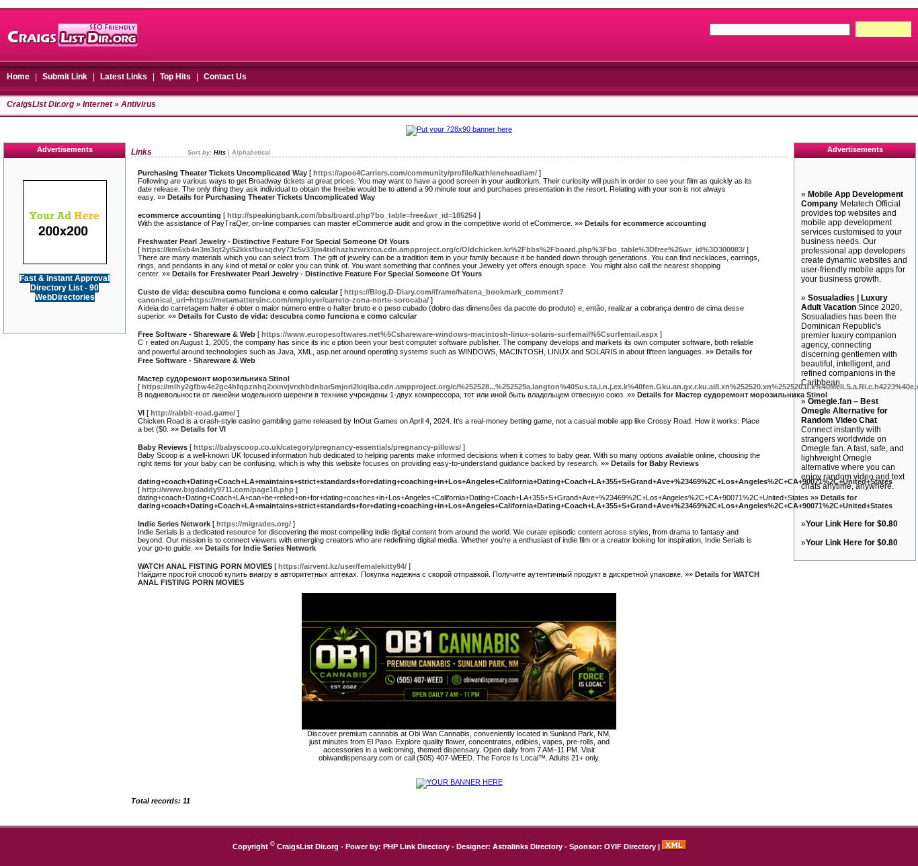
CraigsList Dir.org (40, 104)
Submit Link (64, 76)
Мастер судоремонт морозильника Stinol (214, 379)
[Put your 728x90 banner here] (459, 129)
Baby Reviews (162, 447)
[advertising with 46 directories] (65, 261)
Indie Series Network (174, 524)
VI (141, 413)
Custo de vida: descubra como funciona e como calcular (238, 292)
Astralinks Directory (527, 846)
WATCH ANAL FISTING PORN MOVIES (205, 566)
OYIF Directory (630, 846)
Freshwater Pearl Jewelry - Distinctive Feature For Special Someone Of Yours (273, 241)
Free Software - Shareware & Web (196, 334)
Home (18, 76)
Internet (97, 104)
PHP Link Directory (416, 846)
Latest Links (123, 76)
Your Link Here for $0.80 (852, 523)
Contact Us (225, 76)
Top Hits (175, 76)
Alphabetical (251, 152)
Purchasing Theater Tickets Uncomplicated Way (222, 173)
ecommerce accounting (179, 215)
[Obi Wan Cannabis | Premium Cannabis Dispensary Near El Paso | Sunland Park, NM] (459, 727)
